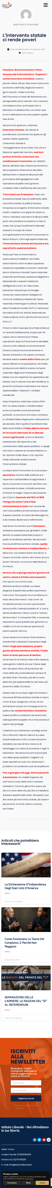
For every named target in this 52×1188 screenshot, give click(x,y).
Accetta (42, 1183)
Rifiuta (28, 1183)
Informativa (29, 1179)
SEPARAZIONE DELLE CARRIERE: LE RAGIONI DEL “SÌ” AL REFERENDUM (26, 1001)
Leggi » (7, 893)
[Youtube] (44, 1140)
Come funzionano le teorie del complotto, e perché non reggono (24, 943)
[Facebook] (35, 1140)
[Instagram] (49, 1140)
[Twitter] (39, 1140)
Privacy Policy (29, 1108)
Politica (30, 53)
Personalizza (12, 1183)
